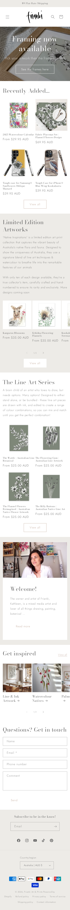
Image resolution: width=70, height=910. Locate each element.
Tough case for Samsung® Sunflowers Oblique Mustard (17, 186)
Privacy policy (39, 896)
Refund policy (22, 896)
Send (14, 800)
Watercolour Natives (42, 698)
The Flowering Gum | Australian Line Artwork (49, 459)
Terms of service (58, 896)
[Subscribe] (55, 826)
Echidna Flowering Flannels (42, 334)
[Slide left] (27, 353)
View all (35, 204)
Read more (23, 626)
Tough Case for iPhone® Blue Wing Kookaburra (49, 184)
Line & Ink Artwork (11, 698)
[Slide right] (43, 353)
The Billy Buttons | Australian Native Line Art (50, 508)
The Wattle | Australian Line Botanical (19, 459)
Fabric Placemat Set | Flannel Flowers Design (48, 136)
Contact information (46, 902)
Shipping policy (25, 902)
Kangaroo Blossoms (14, 333)
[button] (7, 17)
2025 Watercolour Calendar (18, 134)
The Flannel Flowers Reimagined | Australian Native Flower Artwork (16, 509)
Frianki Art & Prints (33, 891)
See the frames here (35, 69)
